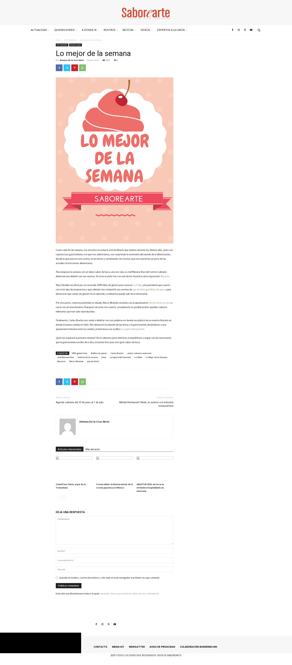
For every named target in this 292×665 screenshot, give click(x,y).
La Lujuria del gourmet (132, 329)
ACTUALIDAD (70, 40)
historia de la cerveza (160, 302)
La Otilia (137, 285)
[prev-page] (58, 498)
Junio (104, 357)
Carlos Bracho (117, 353)
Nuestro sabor (75, 45)
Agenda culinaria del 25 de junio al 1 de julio (80, 402)
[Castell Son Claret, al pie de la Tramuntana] (74, 469)
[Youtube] (251, 30)
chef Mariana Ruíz (65, 357)
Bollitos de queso (99, 353)
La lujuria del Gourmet (120, 357)
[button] (259, 30)
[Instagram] (239, 30)
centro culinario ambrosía (139, 353)
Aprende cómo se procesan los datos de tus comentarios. (129, 593)
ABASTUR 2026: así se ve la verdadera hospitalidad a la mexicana (150, 487)
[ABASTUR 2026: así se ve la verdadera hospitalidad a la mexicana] (155, 469)
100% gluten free (79, 353)
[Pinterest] (74, 67)
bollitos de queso (157, 289)
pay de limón (139, 289)
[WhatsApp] (82, 67)
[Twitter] (245, 30)
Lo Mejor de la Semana (156, 357)
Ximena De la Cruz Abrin (72, 60)
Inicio (58, 40)
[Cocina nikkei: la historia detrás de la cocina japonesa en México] (114, 469)
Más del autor (93, 449)
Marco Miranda (76, 361)
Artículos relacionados (69, 449)
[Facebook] (233, 30)
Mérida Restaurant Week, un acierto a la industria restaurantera (146, 404)
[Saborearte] (146, 12)
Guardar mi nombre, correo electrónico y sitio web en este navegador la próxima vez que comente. (109, 577)
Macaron (165, 276)
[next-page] (63, 498)
